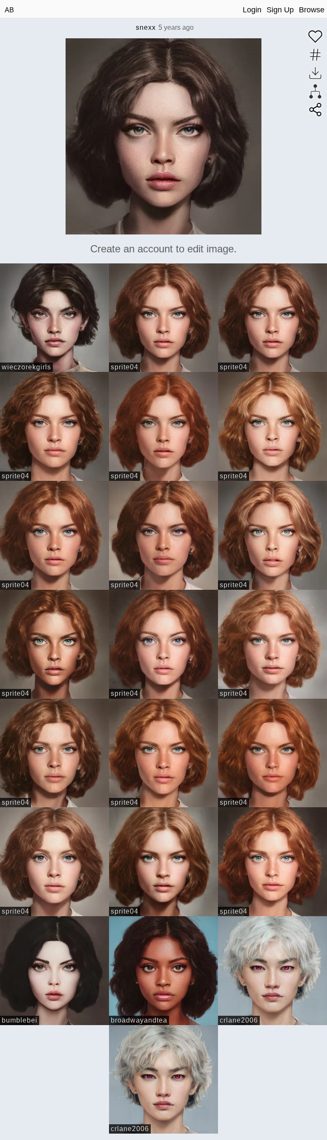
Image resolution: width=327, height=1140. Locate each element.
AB (9, 10)
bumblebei (19, 1020)
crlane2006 (239, 1020)
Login (252, 10)
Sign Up (280, 10)
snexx (146, 27)
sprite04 (124, 367)
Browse (311, 10)
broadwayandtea (139, 1020)
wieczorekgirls (26, 367)
